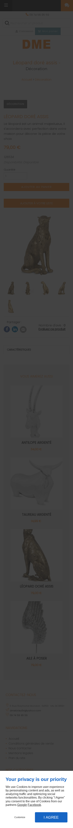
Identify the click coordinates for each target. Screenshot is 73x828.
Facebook (34, 804)
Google (22, 804)
